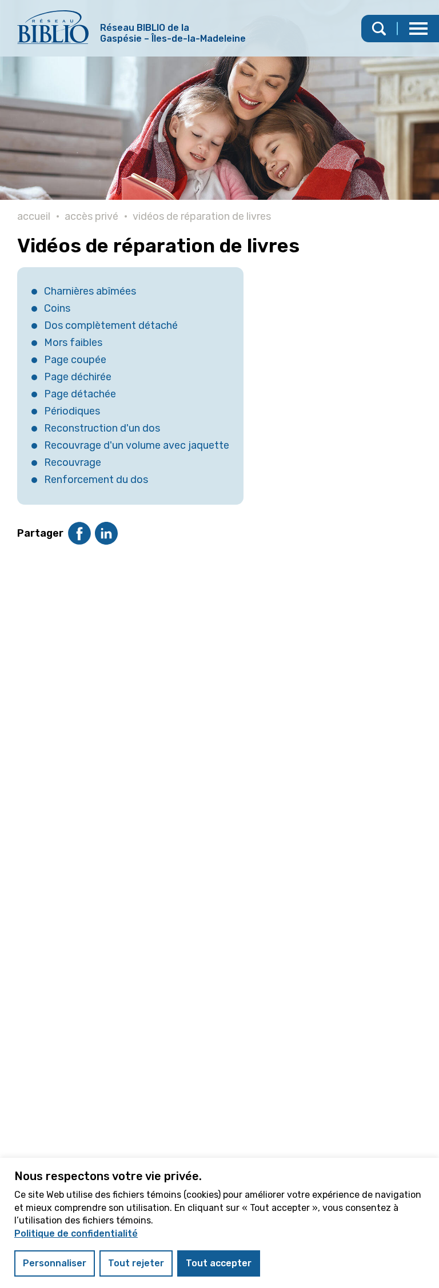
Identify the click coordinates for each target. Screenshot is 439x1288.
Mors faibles (73, 342)
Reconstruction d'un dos (102, 428)
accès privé (91, 216)
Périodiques (72, 411)
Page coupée (75, 359)
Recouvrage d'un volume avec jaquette (136, 445)
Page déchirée (77, 377)
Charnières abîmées (90, 291)
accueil (33, 216)
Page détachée (80, 394)
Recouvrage (72, 462)
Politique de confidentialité (76, 1233)
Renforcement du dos (96, 479)
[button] (418, 28)
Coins (57, 308)
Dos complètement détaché (111, 325)
